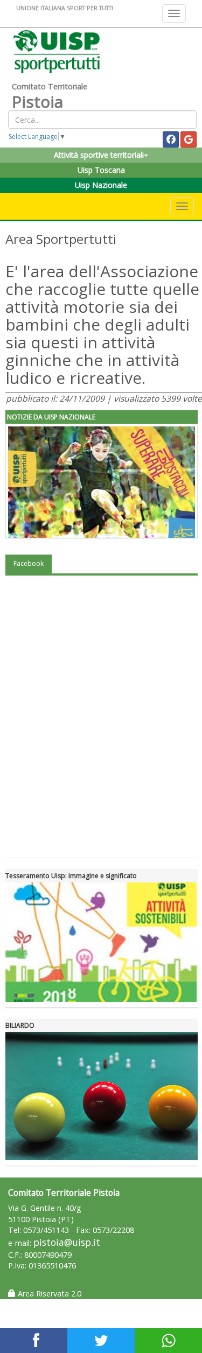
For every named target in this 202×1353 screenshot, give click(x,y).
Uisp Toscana (101, 170)
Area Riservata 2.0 (48, 1293)
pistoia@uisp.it (66, 1242)
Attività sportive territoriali (99, 155)
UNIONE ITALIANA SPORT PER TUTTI (64, 8)
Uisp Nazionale (101, 185)
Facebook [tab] (28, 563)
